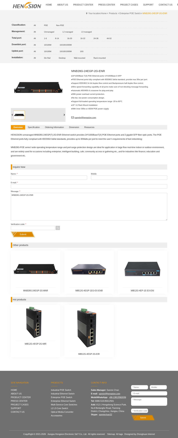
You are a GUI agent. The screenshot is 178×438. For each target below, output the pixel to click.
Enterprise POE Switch (130, 13)
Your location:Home (97, 13)
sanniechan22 (105, 414)
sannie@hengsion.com (85, 118)
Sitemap (111, 434)
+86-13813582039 (117, 397)
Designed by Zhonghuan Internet (139, 434)
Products (113, 13)
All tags (119, 434)
